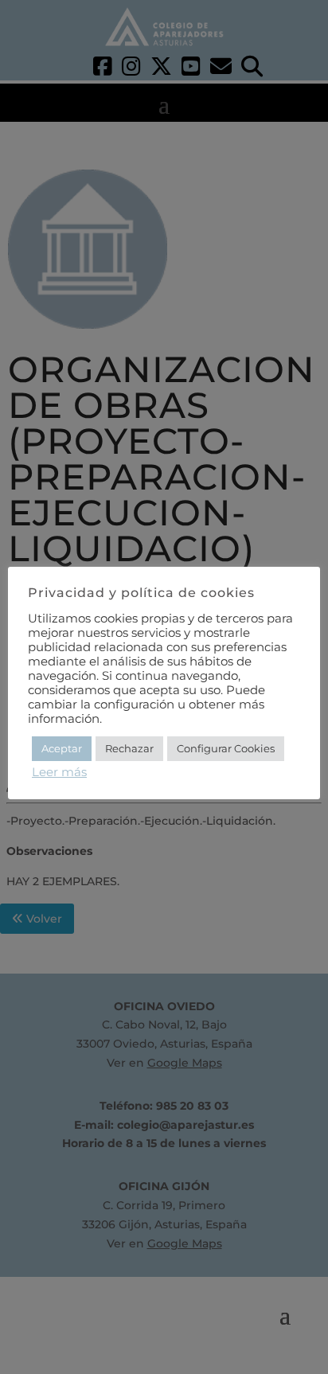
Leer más (59, 772)
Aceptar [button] (61, 748)
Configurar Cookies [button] (226, 748)
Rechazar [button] (129, 748)
